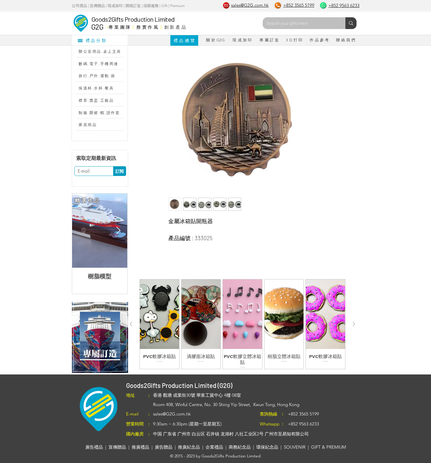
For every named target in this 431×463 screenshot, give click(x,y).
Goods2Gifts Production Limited (132, 19)
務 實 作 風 (147, 27)
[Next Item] (118, 231)
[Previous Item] (81, 231)
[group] (242, 324)
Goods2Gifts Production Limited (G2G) (179, 385)
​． (107, 25)
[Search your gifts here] (351, 23)
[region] (100, 337)
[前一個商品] (131, 324)
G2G (97, 26)
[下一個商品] (353, 324)
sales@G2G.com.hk (172, 414)
